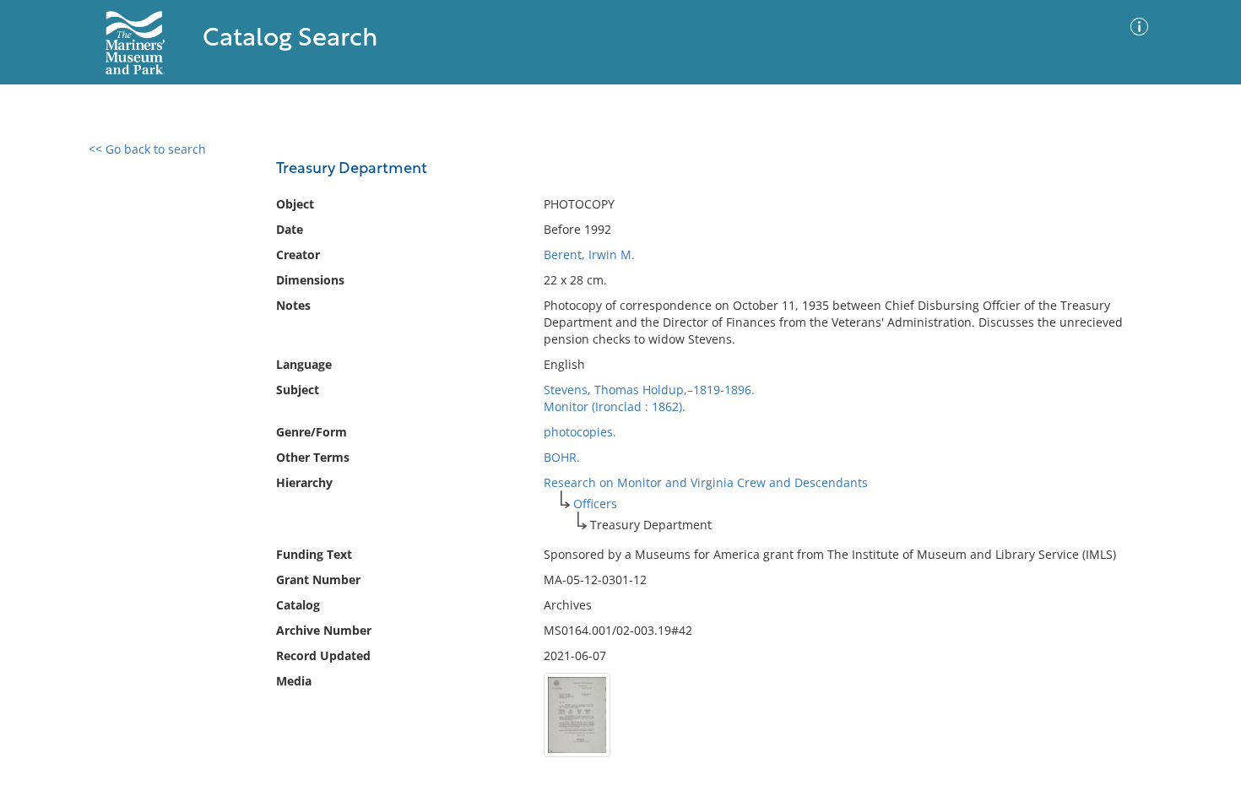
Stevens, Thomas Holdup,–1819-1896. (649, 390)
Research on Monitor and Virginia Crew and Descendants (706, 482)
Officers (595, 504)
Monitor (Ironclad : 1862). (615, 406)
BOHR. (562, 457)
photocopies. (580, 432)
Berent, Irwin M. (589, 254)
